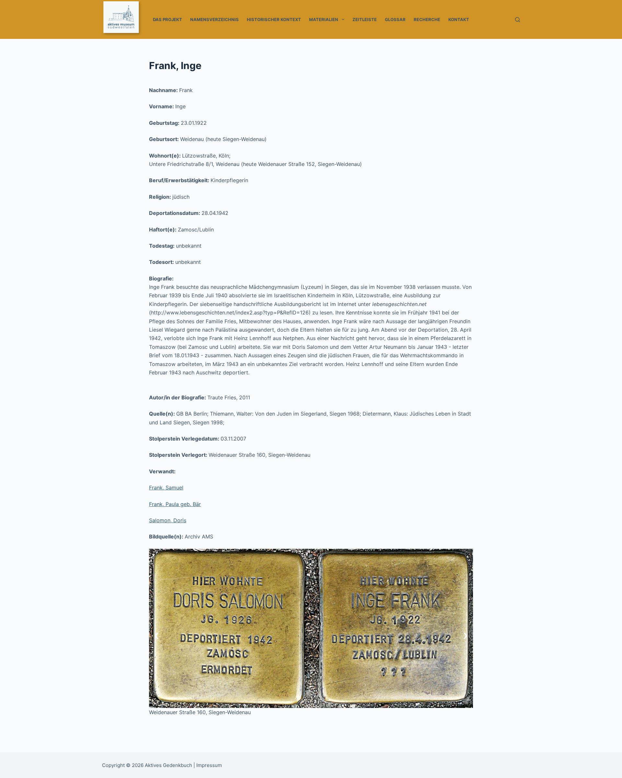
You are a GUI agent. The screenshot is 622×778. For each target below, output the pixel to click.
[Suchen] (517, 19)
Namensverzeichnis (214, 19)
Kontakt (458, 19)
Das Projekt (167, 19)
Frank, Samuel (166, 487)
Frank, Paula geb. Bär (175, 504)
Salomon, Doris (167, 520)
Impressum (209, 765)
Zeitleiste (364, 19)
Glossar (395, 19)
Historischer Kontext (274, 19)
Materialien (323, 19)
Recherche (427, 19)
